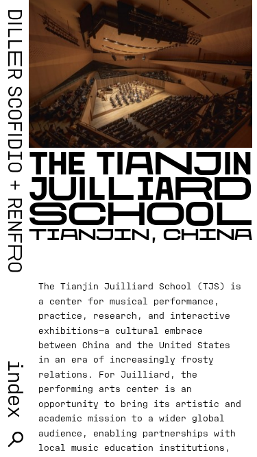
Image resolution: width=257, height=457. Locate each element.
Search (16, 439)
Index (15, 389)
